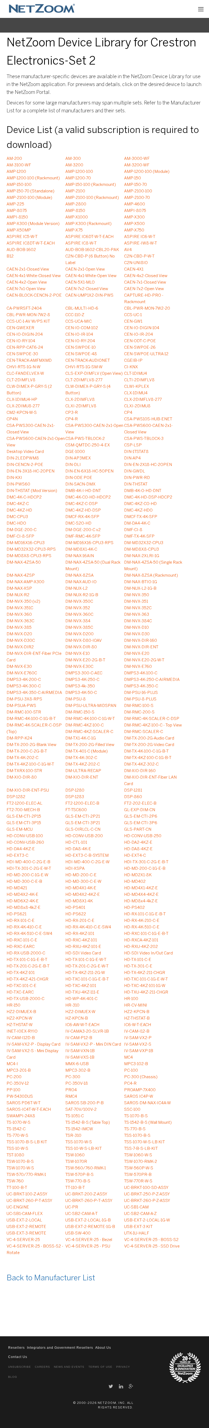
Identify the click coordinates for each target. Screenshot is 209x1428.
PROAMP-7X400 (140, 1090)
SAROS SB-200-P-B (84, 1103)
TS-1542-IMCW (79, 1129)
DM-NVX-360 (19, 615)
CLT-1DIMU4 (135, 374)
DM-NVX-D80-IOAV (83, 641)
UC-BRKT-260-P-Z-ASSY (147, 1201)
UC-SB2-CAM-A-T (81, 1214)
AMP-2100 (75, 191)
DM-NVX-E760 (138, 667)
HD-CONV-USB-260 (25, 843)
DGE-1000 (75, 452)
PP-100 (13, 1090)
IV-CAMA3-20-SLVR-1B (87, 1031)
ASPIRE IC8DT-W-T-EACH (31, 243)
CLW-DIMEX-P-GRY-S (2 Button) (29, 390)
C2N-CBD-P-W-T (139, 256)
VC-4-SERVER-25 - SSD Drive (152, 1246)
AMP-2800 (75, 204)
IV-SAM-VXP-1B (138, 1051)
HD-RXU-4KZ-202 (141, 947)
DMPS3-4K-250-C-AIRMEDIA (152, 680)
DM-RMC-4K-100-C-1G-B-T (31, 719)
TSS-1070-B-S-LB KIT (27, 1142)
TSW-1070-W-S (20, 1168)
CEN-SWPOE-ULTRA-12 (146, 354)
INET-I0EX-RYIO (22, 1031)
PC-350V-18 (76, 1084)
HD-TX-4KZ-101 (21, 973)
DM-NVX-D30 (137, 634)
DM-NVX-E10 (77, 654)
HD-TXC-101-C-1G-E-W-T (146, 979)
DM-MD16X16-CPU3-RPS (89, 543)
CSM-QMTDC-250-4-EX (87, 445)
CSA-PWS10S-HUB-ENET (148, 419)
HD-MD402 (135, 882)
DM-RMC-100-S (138, 706)
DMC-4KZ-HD (19, 510)
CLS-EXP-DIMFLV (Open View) (94, 374)
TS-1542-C (16, 1129)
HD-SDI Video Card (83, 953)
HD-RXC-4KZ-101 (81, 940)
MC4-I (12, 1064)
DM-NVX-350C (79, 602)
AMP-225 (15, 204)
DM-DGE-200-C (21, 530)
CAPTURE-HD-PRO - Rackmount (143, 299)
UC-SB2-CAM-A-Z (140, 1214)
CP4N (12, 419)
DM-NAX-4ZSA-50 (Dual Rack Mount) (93, 566)
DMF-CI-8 (133, 530)
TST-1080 (15, 1155)
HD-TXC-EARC (20, 992)
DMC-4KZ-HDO (138, 510)
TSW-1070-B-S (20, 1162)
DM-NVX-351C (20, 608)
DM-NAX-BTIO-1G (140, 582)
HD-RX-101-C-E (21, 921)
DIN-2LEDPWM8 (23, 458)
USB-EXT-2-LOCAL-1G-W (147, 1220)
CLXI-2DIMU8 (137, 406)
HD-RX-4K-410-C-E (24, 927)
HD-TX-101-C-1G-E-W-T (85, 960)
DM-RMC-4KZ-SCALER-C (89, 732)
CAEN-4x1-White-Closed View (34, 276)
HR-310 (72, 1005)
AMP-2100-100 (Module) (29, 198)
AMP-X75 (74, 230)
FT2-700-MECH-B (23, 810)
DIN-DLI (73, 465)
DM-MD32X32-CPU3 (143, 543)
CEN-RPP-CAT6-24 (25, 348)
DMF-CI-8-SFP (20, 536)
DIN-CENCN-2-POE (25, 465)
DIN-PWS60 (18, 484)
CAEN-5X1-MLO (80, 282)
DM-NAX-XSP (19, 589)
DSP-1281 (133, 790)
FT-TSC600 (76, 810)
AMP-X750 (134, 230)
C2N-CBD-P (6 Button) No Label (90, 260)
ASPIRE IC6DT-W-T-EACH (89, 237)
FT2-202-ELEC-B (140, 803)
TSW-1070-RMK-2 (140, 1162)
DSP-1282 (16, 797)
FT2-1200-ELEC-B (82, 803)
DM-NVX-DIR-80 (81, 647)
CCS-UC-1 (133, 315)
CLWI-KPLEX (136, 387)
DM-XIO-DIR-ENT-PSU (28, 790)
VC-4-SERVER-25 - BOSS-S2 (151, 1240)
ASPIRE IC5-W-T (22, 237)
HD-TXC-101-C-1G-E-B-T (87, 979)
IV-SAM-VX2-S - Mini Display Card (33, 1054)
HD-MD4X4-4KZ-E (141, 895)
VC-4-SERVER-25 (23, 1240)
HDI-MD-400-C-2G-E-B (28, 862)
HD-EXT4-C (135, 856)
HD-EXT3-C (17, 856)
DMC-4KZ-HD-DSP (83, 510)
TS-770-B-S (135, 1129)
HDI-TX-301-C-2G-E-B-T (146, 862)
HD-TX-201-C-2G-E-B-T (28, 966)
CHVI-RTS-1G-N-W (24, 367)
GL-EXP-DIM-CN (139, 810)
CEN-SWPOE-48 (81, 354)
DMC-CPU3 (17, 517)
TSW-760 (15, 1181)
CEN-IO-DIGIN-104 (141, 328)
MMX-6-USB (77, 1064)
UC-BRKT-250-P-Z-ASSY (147, 1194)
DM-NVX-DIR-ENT (141, 647)
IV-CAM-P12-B (78, 1038)
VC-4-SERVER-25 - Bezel (88, 1240)
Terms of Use (100, 1366)
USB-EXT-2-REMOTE (26, 1227)
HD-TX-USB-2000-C (25, 999)
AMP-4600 (134, 204)
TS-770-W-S (17, 1136)
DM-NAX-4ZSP (21, 575)
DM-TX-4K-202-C (22, 758)
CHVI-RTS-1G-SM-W (84, 367)
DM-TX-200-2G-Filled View (89, 745)
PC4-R (130, 1084)
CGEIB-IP (133, 361)
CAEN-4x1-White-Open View (90, 276)
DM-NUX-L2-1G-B (140, 589)
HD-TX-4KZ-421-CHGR (27, 979)
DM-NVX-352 (77, 608)
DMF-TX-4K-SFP (139, 536)
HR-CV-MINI (135, 1005)
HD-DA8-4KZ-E (138, 849)
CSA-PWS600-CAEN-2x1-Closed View (148, 429)
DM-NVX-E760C (22, 673)
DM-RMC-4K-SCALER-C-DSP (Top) (34, 728)
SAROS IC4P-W (138, 1097)
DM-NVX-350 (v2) (23, 602)
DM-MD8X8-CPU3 (141, 549)
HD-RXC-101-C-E (22, 940)
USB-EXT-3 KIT (138, 1227)
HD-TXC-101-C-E (21, 986)
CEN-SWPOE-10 (80, 348)
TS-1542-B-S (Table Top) (87, 1123)
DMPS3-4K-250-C (82, 680)
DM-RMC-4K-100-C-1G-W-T (90, 719)
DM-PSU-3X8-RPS (24, 699)
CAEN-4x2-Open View (27, 282)
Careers (42, 1366)
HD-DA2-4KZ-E (138, 843)
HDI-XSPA (75, 869)
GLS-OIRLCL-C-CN (82, 830)
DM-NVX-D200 (79, 634)
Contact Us (17, 1357)
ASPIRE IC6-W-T (139, 237)
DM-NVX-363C (20, 621)
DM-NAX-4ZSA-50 (24, 562)
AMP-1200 (16, 172)
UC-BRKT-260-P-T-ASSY (29, 1201)
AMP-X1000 (76, 217)
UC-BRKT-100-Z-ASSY (27, 1194)
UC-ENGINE (18, 1207)
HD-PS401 (75, 908)
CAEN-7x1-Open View (26, 289)
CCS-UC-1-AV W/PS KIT (28, 321)
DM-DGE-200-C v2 (83, 530)
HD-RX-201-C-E (79, 921)
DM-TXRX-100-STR (24, 771)
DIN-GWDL (134, 471)
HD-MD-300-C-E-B (24, 882)
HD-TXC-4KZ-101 (80, 986)
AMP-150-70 (135, 185)
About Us (103, 1348)
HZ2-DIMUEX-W (80, 1012)
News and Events (69, 1366)
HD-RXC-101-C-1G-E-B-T (146, 934)
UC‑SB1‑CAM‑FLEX (25, 1214)
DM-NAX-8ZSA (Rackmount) (151, 575)
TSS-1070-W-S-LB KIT (144, 1142)
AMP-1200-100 (79, 172)
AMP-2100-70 (137, 198)
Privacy (123, 1366)
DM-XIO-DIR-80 (22, 777)
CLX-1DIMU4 (135, 393)
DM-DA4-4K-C (137, 523)
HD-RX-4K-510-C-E (141, 927)
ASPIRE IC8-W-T (81, 243)
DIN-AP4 (132, 458)
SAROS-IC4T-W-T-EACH (29, 1110)
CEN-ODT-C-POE (140, 341)
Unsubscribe (19, 1366)
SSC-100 (132, 1110)
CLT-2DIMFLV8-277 (83, 380)
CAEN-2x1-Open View (85, 269)
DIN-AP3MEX (78, 458)
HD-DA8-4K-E (78, 849)
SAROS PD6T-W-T (24, 1103)
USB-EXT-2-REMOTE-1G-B (90, 1227)
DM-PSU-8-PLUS (140, 699)
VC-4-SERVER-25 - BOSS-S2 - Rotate (35, 1250)
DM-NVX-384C (138, 621)
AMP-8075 (17, 211)
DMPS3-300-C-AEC (83, 673)
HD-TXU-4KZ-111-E (82, 992)
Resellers (16, 1348)
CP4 (128, 413)
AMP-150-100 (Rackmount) (90, 185)
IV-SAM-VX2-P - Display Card (33, 1044)
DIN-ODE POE (78, 478)
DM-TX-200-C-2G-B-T (27, 751)
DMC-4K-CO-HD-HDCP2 (88, 497)
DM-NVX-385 (19, 628)
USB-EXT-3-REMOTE (26, 1233)
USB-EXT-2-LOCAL (24, 1220)
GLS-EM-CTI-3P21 (82, 823)
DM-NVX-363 (136, 615)
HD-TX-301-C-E (138, 966)
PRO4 (71, 1090)
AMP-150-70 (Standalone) (30, 191)
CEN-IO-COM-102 (81, 328)
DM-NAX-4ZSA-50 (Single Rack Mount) (153, 566)
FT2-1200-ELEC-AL (24, 803)
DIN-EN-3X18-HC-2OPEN (30, 471)
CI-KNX (131, 367)
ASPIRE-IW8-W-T (140, 243)
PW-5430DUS (20, 1097)
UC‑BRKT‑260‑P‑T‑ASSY (88, 1201)
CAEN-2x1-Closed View (28, 269)
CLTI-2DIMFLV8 (139, 380)
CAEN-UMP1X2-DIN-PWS (89, 295)
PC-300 (72, 1077)
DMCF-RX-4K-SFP (82, 517)
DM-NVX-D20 (19, 634)
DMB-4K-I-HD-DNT (83, 491)
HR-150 (13, 1005)
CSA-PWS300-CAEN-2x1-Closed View (31, 429)
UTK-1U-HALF (136, 1233)
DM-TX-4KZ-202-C (82, 764)
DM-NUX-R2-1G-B (81, 595)
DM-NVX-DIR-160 (140, 641)
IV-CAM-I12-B (136, 1031)
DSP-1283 (74, 797)
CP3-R (71, 413)
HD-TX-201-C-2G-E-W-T (87, 966)
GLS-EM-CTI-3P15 (24, 823)
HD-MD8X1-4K (79, 901)
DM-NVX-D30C (21, 641)
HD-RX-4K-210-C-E (141, 921)
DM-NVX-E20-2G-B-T (85, 660)
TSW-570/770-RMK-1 (26, 1175)
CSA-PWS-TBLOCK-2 (85, 439)
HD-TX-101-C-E (137, 960)
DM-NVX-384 (77, 621)
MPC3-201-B (19, 1070)
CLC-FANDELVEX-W (25, 374)
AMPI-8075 (135, 211)
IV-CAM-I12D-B (21, 1038)
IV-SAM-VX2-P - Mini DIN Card (93, 1044)
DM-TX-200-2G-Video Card (149, 745)
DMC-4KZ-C (18, 504)
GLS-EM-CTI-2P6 (140, 816)
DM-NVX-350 (136, 595)
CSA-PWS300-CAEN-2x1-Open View (94, 429)
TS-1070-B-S (136, 1116)
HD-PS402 (134, 908)
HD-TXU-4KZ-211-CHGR (146, 992)
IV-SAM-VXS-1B (79, 1057)
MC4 (128, 1057)
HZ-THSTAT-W (20, 1025)
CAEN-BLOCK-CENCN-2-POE (34, 295)
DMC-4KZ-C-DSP (81, 504)
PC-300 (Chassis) (141, 1077)
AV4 (128, 250)
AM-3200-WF (136, 165)
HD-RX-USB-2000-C (26, 953)
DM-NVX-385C (79, 628)
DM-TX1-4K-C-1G (80, 738)
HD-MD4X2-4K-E (22, 895)
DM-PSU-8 (75, 699)
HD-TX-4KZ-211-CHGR (144, 973)
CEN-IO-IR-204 (138, 335)
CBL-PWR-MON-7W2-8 (28, 315)
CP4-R (71, 419)
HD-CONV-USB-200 (84, 836)
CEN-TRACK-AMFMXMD (29, 361)
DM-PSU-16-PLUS (141, 693)
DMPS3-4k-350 (80, 686)
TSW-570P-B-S (79, 1175)
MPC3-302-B (77, 1070)
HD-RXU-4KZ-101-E (83, 947)
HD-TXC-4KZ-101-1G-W (144, 986)
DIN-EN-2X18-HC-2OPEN (148, 465)
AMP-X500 (134, 224)
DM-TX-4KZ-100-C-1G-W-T (30, 764)
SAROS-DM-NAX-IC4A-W (147, 1103)
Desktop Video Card (25, 452)
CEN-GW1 (133, 321)
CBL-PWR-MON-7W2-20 (147, 308)
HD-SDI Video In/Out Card (148, 953)
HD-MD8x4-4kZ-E (141, 901)
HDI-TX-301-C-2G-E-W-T (29, 869)
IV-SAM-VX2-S (137, 1044)
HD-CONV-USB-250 (142, 836)
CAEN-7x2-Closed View (86, 289)
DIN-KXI (14, 478)
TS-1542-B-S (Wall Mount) (148, 1123)
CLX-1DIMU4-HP (22, 400)
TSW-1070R (76, 1162)
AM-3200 (74, 165)
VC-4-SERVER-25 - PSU (87, 1246)
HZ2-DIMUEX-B (21, 1012)
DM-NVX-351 (136, 602)
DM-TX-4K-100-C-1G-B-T (146, 751)
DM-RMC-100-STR (24, 712)
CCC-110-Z (74, 315)
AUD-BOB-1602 (21, 250)
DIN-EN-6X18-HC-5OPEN (89, 471)
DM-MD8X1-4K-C (81, 549)
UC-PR (71, 1207)
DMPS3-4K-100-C (140, 673)
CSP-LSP (133, 445)
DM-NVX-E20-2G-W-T (144, 660)
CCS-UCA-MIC (78, 321)
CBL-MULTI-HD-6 (81, 308)
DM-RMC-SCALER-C (143, 732)
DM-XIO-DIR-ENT (81, 777)
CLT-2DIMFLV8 (21, 380)
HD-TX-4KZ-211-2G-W (85, 973)
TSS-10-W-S (17, 1149)
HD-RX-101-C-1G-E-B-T (145, 914)
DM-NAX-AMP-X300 (25, 582)
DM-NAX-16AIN (79, 556)
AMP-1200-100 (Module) (147, 172)
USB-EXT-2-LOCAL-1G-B (88, 1220)
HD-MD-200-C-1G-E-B (144, 869)
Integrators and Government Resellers (60, 1348)
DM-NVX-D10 (136, 628)
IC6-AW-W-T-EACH (82, 1025)
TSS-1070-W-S (78, 1142)
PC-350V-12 (18, 1084)
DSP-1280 (74, 790)
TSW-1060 (75, 1155)
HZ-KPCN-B (76, 1018)
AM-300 (73, 159)
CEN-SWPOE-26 (140, 348)
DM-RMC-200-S (139, 712)
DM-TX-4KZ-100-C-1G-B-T (147, 758)
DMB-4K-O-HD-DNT (142, 491)
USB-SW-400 (78, 1233)
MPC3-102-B (136, 1064)
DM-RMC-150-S (79, 712)
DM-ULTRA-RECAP (83, 771)
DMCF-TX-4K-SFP (140, 517)
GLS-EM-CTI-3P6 (140, 823)
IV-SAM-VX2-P (138, 1038)
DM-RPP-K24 (19, 738)
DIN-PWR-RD (137, 478)
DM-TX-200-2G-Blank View (31, 745)
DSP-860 (133, 797)
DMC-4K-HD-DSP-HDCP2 (148, 497)
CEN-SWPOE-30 (22, 354)
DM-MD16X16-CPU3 (26, 543)
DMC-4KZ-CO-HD (140, 504)
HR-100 (131, 999)
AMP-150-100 (19, 185)
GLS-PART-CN (137, 830)
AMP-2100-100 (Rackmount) (92, 198)
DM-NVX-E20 (136, 654)
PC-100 (131, 1070)
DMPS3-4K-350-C (141, 686)
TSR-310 (73, 1136)
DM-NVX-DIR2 (20, 647)
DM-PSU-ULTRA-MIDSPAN (90, 706)
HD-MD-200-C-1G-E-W (27, 875)
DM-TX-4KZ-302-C (141, 764)
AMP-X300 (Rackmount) (88, 224)
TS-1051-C (74, 1116)
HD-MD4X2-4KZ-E (82, 895)
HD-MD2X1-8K (138, 875)
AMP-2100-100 (138, 191)
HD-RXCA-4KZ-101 (141, 940)
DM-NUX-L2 (76, 589)
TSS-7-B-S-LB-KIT (141, 1149)
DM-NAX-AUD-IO (81, 582)
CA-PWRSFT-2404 (24, 308)
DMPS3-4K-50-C (81, 693)
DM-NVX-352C (138, 608)
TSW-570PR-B (138, 1175)
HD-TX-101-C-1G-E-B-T (27, 960)
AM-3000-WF (137, 159)
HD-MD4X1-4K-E (80, 888)
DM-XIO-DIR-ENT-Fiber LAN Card (150, 781)
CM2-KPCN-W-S (22, 413)
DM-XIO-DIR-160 (140, 771)
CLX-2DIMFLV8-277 (143, 400)
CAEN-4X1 (133, 269)
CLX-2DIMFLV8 (80, 400)
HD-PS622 (75, 914)
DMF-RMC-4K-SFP (82, 536)
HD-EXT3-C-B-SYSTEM (87, 856)
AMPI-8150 (17, 217)
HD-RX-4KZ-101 (79, 934)
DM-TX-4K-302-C (81, 758)
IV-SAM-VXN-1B (80, 1051)
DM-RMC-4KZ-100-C (84, 725)
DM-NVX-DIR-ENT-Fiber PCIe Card (34, 657)
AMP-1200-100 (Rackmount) (33, 178)
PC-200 (14, 1077)
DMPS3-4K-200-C (24, 680)
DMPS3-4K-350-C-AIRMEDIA (34, 693)
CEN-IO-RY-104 (21, 341)
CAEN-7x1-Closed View (145, 282)
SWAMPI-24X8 (21, 1116)
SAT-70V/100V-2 (81, 1110)
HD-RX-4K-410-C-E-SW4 (88, 927)
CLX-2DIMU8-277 (23, 406)
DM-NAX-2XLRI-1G (141, 556)
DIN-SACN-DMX (80, 484)
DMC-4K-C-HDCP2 (24, 497)
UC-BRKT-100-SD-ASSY (146, 1188)
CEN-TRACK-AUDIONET (87, 361)
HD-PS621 (16, 914)
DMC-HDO (16, 523)
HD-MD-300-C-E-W (83, 882)
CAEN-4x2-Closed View (145, 276)
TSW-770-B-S (77, 1181)
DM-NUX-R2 (18, 595)
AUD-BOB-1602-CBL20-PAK (92, 250)
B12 (10, 256)
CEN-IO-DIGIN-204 (25, 335)
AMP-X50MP (19, 230)
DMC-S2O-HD (78, 523)
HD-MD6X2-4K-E (23, 901)
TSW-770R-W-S (138, 1181)
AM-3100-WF (19, 165)
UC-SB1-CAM (136, 1207)
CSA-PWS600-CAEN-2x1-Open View (36, 442)
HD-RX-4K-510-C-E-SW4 (29, 934)
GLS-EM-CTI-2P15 (24, 816)
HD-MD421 (17, 888)
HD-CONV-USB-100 (25, 836)
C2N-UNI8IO (136, 263)
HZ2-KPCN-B (136, 1012)
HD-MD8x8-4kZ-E (24, 908)
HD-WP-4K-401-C (81, 999)
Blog (12, 1376)
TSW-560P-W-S (138, 1168)
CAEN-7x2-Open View (144, 289)
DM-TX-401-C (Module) (86, 751)
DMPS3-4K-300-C (24, 686)
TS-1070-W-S (18, 1123)
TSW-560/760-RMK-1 (85, 1168)
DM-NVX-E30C (79, 667)
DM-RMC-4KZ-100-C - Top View (153, 725)
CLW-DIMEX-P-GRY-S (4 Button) (87, 390)
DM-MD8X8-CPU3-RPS (29, 556)
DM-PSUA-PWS (21, 706)
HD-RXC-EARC (21, 947)
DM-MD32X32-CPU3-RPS (31, 549)
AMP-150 (132, 178)
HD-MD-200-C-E (81, 875)
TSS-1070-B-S (137, 1136)
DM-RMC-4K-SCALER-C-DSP (151, 719)
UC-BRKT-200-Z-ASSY (86, 1194)
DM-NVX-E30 (19, 667)
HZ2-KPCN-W (19, 1018)
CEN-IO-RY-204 (80, 341)
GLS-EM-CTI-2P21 (82, 816)
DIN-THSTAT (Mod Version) (32, 491)
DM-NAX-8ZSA (79, 575)
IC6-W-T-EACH (137, 1025)
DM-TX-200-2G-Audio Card (149, 738)
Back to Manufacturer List (51, 1278)
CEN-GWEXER (20, 328)
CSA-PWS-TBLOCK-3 (144, 439)
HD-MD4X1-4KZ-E (141, 888)
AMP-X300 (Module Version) (33, 224)
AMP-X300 (134, 217)
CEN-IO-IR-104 (79, 335)
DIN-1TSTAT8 (136, 452)
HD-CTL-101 (76, 843)
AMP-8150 (75, 211)
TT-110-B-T (75, 1188)
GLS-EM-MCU (20, 830)
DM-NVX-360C (79, 615)
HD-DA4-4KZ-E (21, 849)
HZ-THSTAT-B (137, 1018)
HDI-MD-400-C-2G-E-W (87, 862)
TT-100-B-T (17, 1188)
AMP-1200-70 (78, 178)
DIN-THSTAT (135, 484)
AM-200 (14, 159)
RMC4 (71, 1097)
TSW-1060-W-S (138, 1155)
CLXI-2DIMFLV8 (80, 406)
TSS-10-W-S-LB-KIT (83, 1149)
